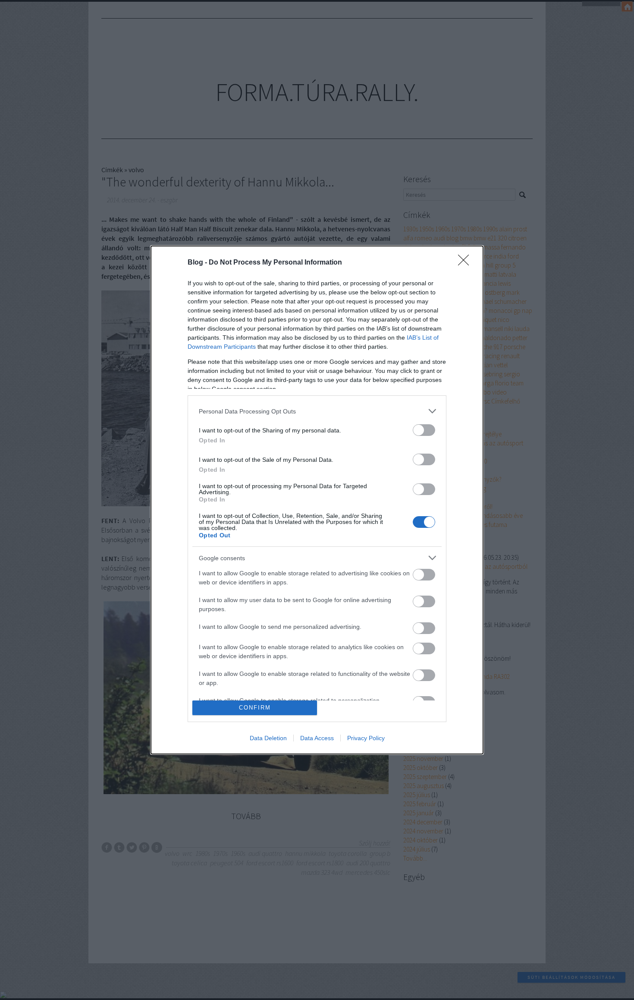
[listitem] (317, 411)
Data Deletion (268, 738)
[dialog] (317, 500)
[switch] (424, 430)
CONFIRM (255, 707)
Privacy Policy (366, 738)
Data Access (317, 738)
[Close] (466, 263)
